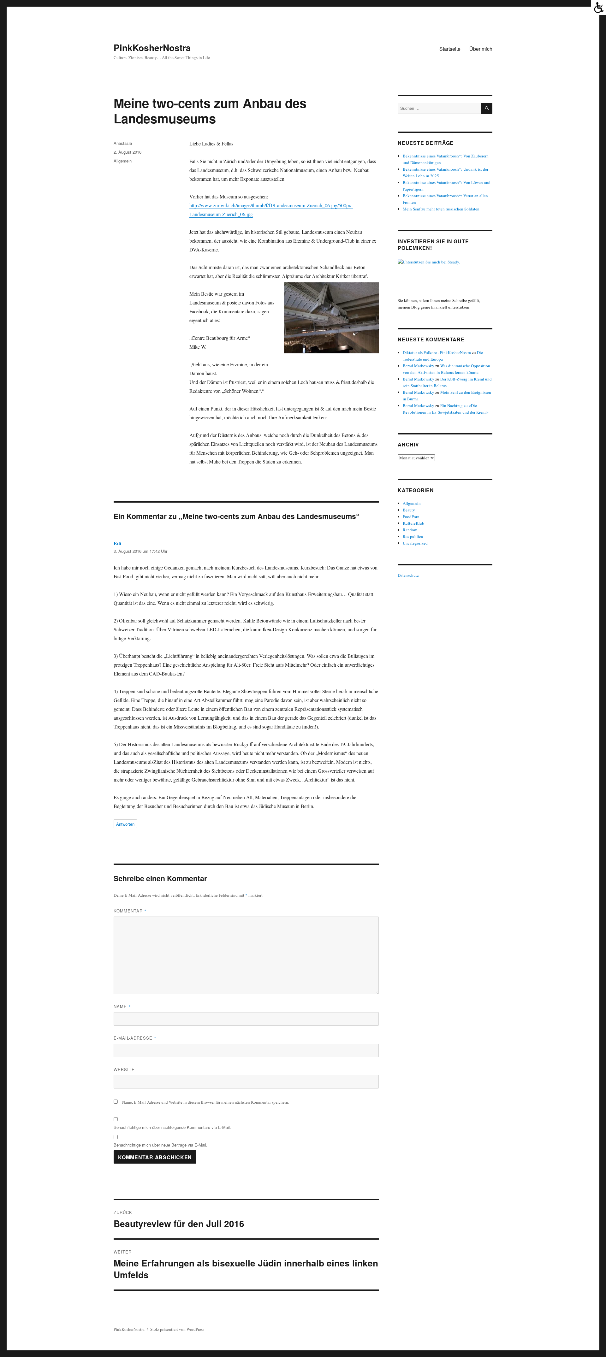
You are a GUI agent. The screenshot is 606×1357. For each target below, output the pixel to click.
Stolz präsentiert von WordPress (177, 1329)
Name (122, 1006)
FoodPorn (411, 516)
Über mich (480, 48)
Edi (117, 543)
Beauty (409, 510)
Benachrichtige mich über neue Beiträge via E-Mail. (160, 1145)
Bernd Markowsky (418, 366)
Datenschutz (408, 575)
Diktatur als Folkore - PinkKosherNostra (437, 352)
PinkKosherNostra (152, 47)
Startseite (449, 48)
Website (124, 1069)
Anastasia (123, 143)
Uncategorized (415, 543)
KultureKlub (413, 523)
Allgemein (123, 161)
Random (410, 530)
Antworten (125, 824)
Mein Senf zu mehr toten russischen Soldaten (441, 209)
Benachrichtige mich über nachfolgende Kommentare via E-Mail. (172, 1127)
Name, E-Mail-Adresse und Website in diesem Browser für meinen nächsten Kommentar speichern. (205, 1102)
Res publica (413, 536)
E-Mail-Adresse (135, 1038)
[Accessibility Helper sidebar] (598, 7)
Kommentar (130, 911)
